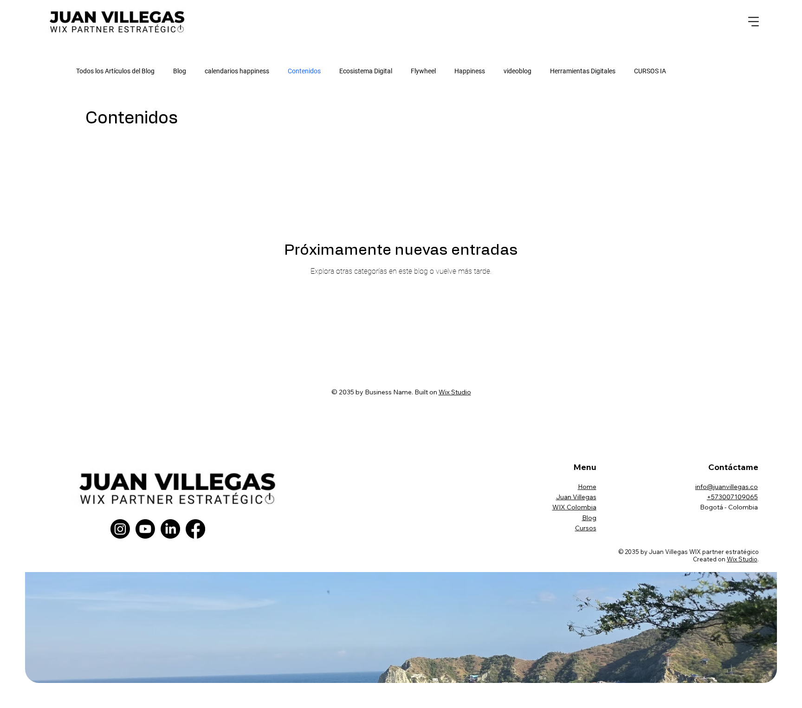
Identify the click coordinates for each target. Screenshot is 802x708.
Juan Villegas (576, 497)
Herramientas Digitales (582, 71)
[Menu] (754, 22)
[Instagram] (120, 529)
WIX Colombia (574, 507)
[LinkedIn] (170, 529)
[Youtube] (145, 529)
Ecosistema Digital (365, 71)
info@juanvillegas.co (726, 487)
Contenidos (304, 71)
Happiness (469, 71)
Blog (179, 71)
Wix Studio (455, 392)
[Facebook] (195, 529)
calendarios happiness (237, 71)
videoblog (517, 71)
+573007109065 (732, 497)
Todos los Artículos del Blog (115, 71)
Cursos (585, 528)
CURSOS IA (650, 71)
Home (587, 487)
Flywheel (423, 71)
